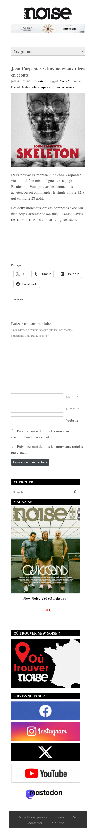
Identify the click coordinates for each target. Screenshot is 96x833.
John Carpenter (41, 87)
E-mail (71, 408)
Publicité (57, 822)
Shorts (39, 81)
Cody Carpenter (70, 81)
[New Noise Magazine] (48, 17)
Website (72, 420)
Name (70, 397)
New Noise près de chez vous (41, 816)
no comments (65, 87)
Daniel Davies (20, 87)
